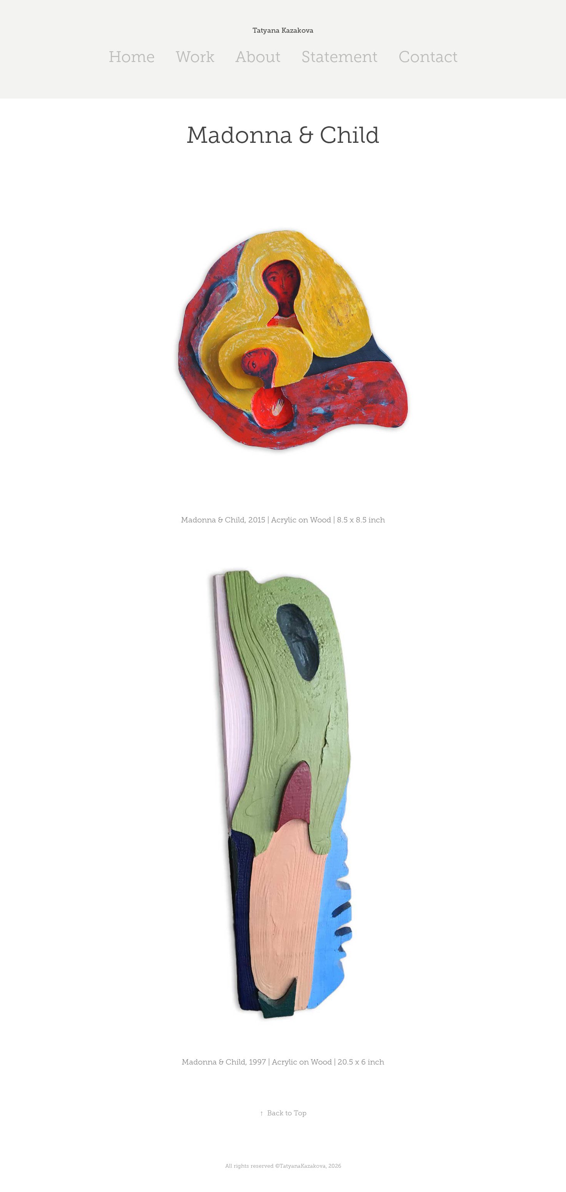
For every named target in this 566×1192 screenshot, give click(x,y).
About (258, 56)
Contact (428, 56)
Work (195, 56)
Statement (339, 56)
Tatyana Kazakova (283, 30)
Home (132, 56)
